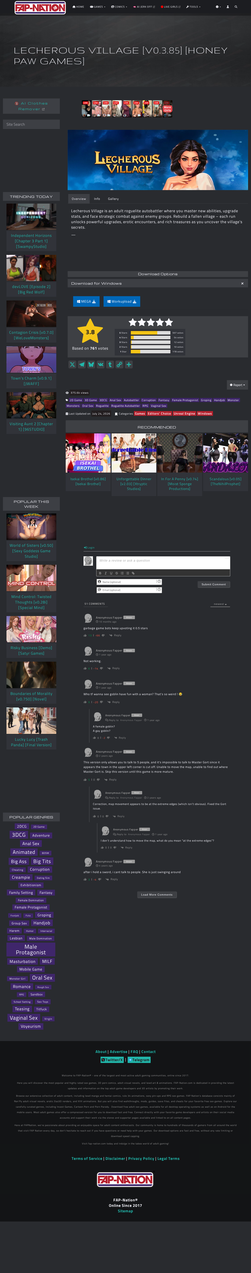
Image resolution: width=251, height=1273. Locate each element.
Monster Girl (17, 979)
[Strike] (116, 573)
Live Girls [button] (170, 7)
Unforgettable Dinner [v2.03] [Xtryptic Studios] (133, 483)
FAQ (134, 1051)
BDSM (45, 853)
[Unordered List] (127, 573)
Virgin (48, 1019)
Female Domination (31, 900)
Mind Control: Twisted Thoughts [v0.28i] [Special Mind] (31, 602)
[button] (236, 8)
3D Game (91, 400)
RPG (145, 406)
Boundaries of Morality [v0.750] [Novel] (31, 696)
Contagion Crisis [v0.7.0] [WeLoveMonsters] (31, 335)
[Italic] (105, 573)
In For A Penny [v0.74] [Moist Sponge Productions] (179, 483)
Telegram (141, 1060)
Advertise (118, 1051)
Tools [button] (194, 7)
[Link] (133, 573)
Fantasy (164, 400)
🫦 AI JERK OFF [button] (143, 7)
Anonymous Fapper (131, 720)
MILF (47, 961)
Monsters (73, 406)
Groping (206, 400)
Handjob (219, 400)
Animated (24, 852)
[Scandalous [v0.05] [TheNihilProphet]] (225, 453)
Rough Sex (43, 987)
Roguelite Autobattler (125, 406)
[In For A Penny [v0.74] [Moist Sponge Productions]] (179, 453)
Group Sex (19, 923)
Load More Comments (157, 894)
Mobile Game (30, 969)
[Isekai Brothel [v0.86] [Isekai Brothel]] (88, 453)
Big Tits (42, 861)
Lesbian (16, 938)
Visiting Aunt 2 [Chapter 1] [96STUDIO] (31, 426)
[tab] (158, 283)
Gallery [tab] (113, 198)
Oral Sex (87, 406)
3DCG (103, 400)
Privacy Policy (141, 1158)
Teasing (22, 1009)
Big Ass (19, 861)
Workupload (122, 301)
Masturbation (22, 961)
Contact (148, 1051)
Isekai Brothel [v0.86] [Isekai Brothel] (88, 481)
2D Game (76, 400)
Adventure (41, 835)
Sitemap (125, 1211)
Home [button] (79, 7)
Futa (28, 915)
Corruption (149, 400)
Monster (233, 400)
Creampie (21, 877)
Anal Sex (115, 400)
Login (91, 547)
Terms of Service (87, 1158)
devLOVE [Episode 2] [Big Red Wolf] (31, 289)
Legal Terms (168, 1158)
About (101, 1051)
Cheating (17, 870)
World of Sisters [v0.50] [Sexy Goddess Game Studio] (31, 550)
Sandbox (37, 994)
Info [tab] (97, 198)
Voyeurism (31, 1026)
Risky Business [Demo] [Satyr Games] (31, 650)
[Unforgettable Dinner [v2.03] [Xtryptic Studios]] (134, 453)
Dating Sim (43, 878)
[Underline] (111, 573)
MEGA (86, 301)
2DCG (22, 826)
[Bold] (100, 573)
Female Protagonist (185, 400)
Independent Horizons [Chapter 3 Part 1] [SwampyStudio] (31, 240)
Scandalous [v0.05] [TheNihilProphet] (225, 481)
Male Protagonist (31, 949)
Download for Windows (96, 283)
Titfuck (41, 1009)
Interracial (46, 931)
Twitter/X (114, 1060)
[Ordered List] (122, 573)
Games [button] (98, 7)
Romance (22, 986)
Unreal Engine (184, 413)
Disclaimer (115, 1158)
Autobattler (131, 400)
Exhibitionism (31, 885)
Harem (14, 930)
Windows (205, 413)
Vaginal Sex (158, 406)
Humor (30, 931)
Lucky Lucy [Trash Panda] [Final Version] (31, 742)
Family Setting (21, 892)
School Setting (22, 1002)
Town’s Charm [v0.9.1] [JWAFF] (31, 381)
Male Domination (40, 938)
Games (140, 413)
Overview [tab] (79, 198)
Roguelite (102, 406)
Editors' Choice (159, 413)
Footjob (15, 915)
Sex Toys (42, 1002)
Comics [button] (120, 7)
